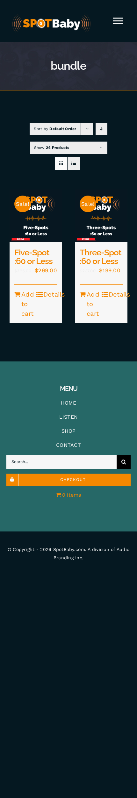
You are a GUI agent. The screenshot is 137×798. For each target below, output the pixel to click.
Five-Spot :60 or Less (33, 257)
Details (50, 294)
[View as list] (74, 163)
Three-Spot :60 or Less (100, 257)
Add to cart (27, 304)
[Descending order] (101, 129)
